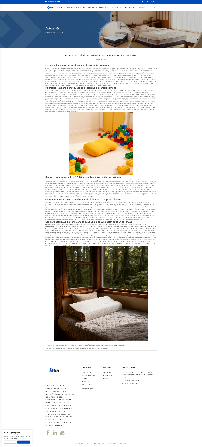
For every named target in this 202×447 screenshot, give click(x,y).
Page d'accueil (63, 7)
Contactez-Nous (129, 7)
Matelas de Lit (108, 372)
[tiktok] (142, 2)
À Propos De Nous (113, 7)
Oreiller (106, 378)
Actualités (100, 7)
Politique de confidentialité (118, 443)
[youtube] (147, 2)
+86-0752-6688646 (53, 2)
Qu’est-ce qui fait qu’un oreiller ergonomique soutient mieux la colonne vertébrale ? (81, 348)
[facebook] (145, 2)
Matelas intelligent (78, 7)
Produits (91, 7)
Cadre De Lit (107, 375)
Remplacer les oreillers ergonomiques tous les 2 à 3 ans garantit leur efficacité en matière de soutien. (89, 345)
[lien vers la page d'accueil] (50, 7)
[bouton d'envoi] (155, 7)
